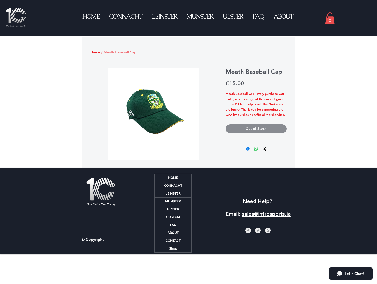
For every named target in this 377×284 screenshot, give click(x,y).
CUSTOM (173, 217)
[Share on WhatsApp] (256, 148)
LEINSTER (173, 193)
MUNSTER (173, 201)
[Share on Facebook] (247, 148)
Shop (173, 248)
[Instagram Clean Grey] (268, 230)
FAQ (173, 225)
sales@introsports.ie (266, 214)
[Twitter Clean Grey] (258, 230)
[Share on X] (264, 148)
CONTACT (173, 241)
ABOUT (173, 233)
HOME (173, 178)
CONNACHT (173, 186)
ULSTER (173, 209)
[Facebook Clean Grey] (248, 230)
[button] (330, 18)
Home (95, 52)
